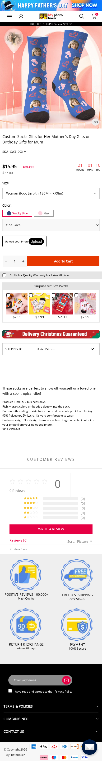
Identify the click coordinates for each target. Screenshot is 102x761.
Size (5, 183)
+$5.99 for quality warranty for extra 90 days (38, 275)
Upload (36, 241)
